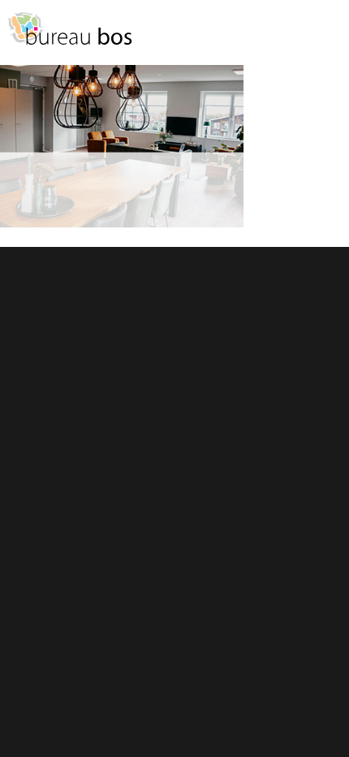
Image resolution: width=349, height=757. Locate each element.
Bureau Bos (69, 36)
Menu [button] (328, 36)
